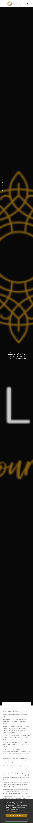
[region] (16, 811)
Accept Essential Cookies (16, 815)
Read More (14, 811)
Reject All (16, 820)
